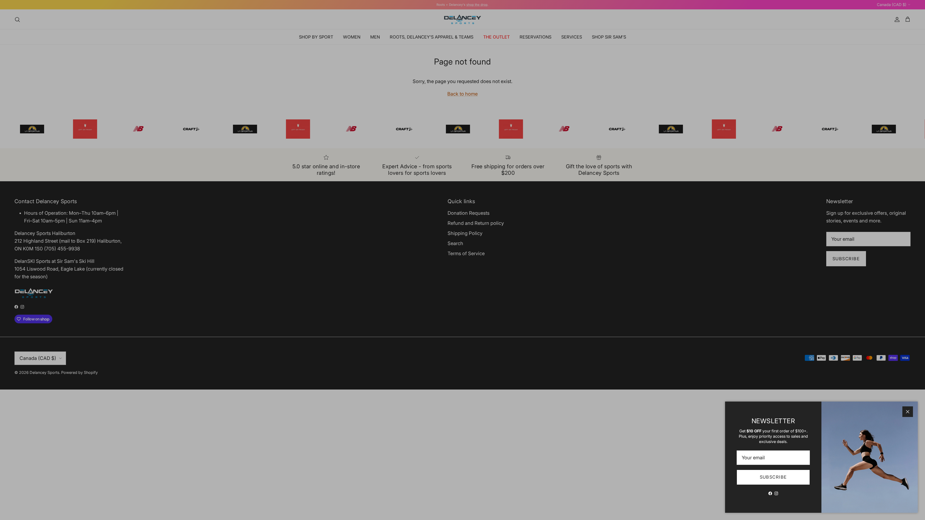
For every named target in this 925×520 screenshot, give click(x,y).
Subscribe (773, 477)
